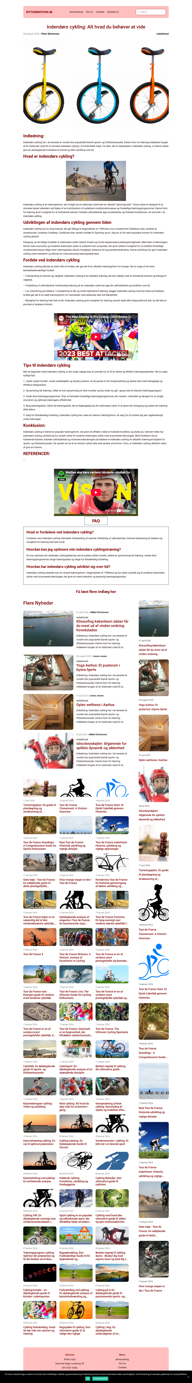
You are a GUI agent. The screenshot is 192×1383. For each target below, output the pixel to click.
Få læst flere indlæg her (96, 591)
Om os (89, 11)
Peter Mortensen (50, 33)
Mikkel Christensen (99, 612)
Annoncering (76, 11)
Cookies (100, 11)
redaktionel (162, 33)
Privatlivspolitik (100, 1379)
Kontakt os (113, 11)
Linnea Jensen (100, 656)
